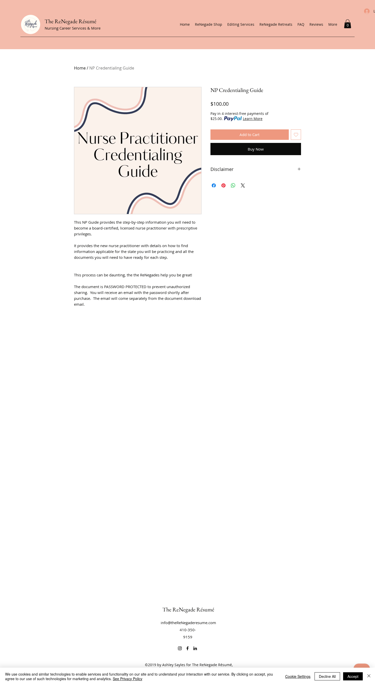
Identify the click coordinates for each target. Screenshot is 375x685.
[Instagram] (179, 648)
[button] (347, 23)
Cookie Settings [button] (297, 676)
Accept (352, 676)
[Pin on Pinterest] (223, 185)
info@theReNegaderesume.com (188, 622)
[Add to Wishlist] (296, 134)
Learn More (252, 118)
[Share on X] (243, 185)
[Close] (369, 676)
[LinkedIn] (195, 648)
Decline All (327, 676)
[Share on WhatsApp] (233, 185)
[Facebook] (187, 648)
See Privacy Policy (127, 678)
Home (80, 68)
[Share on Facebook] (214, 185)
